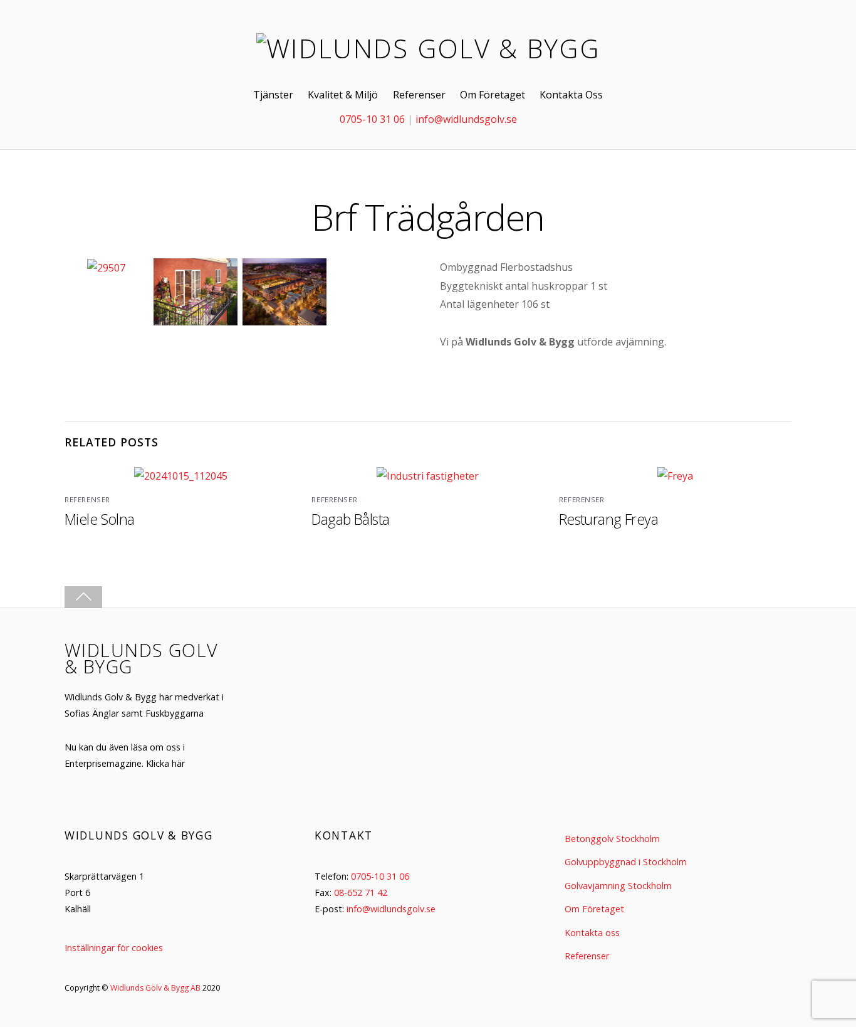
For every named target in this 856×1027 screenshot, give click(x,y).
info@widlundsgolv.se (466, 119)
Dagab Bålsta (350, 519)
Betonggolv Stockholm (612, 839)
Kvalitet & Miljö (343, 95)
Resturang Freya (608, 519)
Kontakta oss (592, 933)
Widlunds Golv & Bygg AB (155, 987)
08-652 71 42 (360, 892)
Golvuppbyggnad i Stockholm (626, 862)
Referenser (419, 95)
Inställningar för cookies (114, 948)
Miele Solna (100, 519)
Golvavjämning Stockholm (618, 886)
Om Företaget (492, 95)
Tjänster (273, 95)
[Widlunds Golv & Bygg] (428, 48)
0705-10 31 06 (372, 119)
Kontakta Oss (571, 95)
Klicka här (165, 763)
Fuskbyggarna (174, 713)
